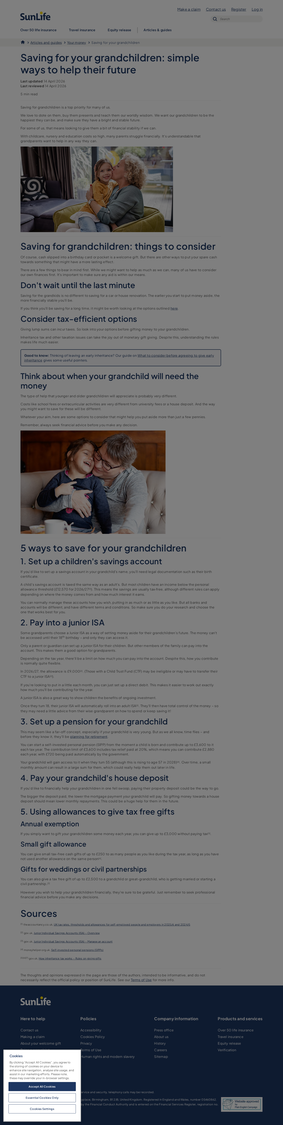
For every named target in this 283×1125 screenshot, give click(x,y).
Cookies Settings (42, 1109)
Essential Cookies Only (42, 1097)
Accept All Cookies (42, 1086)
